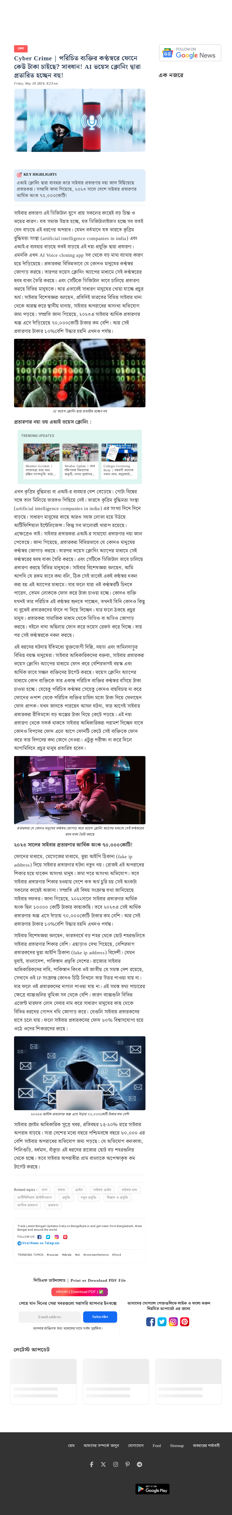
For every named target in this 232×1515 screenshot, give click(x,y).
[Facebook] (39, 1236)
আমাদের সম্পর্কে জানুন (101, 1445)
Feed (157, 1445)
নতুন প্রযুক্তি (89, 1197)
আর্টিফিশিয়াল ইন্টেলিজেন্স (34, 1197)
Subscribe (100, 1317)
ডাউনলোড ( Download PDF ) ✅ (79, 1292)
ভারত (61, 1189)
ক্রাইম (79, 1189)
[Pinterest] (65, 1236)
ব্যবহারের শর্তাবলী (206, 1445)
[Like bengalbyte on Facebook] (150, 1321)
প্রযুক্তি (66, 1197)
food (117, 1254)
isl (78, 1254)
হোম (71, 1445)
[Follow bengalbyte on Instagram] (173, 1321)
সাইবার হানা (129, 1189)
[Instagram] (57, 1236)
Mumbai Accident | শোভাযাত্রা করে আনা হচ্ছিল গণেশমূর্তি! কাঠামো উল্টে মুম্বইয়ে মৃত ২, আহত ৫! (41, 474)
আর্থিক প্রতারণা (27, 1205)
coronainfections (97, 1254)
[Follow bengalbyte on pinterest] (184, 1321)
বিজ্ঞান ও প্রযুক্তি (117, 1197)
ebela (68, 1254)
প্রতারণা (53, 1205)
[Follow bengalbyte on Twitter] (162, 1321)
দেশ (21, 49)
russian (53, 1254)
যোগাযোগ (136, 1445)
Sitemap (177, 1445)
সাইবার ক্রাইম (102, 1189)
